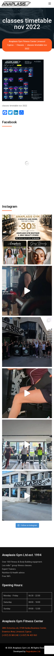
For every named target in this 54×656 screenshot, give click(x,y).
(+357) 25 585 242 (10, 635)
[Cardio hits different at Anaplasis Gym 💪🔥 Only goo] (27, 444)
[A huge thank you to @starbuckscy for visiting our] (27, 342)
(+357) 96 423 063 (28, 635)
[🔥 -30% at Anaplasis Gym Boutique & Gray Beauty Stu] (27, 239)
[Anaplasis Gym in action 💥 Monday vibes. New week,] (27, 496)
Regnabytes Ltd (33, 651)
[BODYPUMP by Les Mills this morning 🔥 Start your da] (27, 291)
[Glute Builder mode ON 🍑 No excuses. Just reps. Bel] (27, 393)
